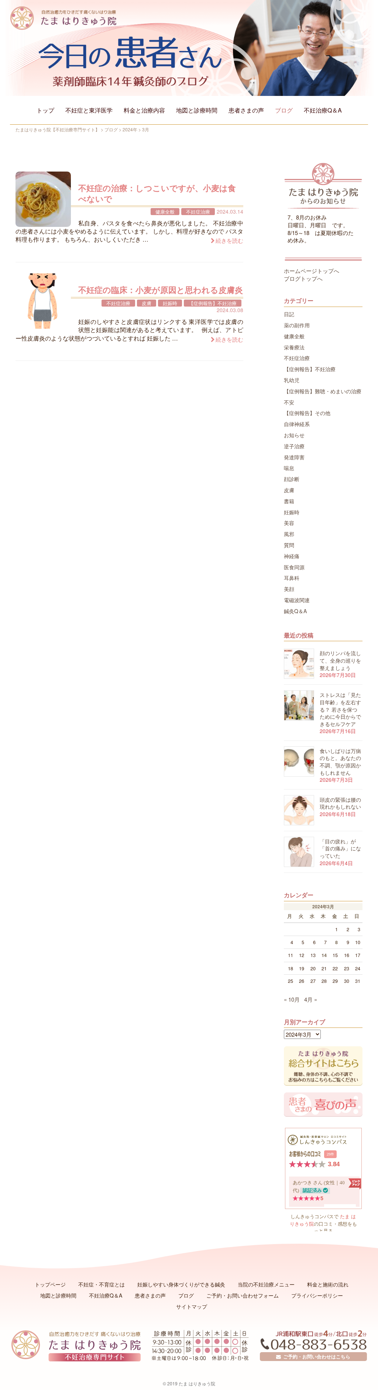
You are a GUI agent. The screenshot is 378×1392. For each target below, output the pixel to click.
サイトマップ (191, 1306)
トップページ (50, 1284)
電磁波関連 (297, 600)
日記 (289, 314)
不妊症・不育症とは (101, 1284)
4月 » (310, 999)
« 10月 (292, 999)
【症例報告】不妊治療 (213, 303)
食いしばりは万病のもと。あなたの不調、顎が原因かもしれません (340, 761)
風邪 (289, 534)
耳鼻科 (291, 577)
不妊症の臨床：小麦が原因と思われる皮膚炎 (160, 290)
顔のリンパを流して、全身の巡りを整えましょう (340, 660)
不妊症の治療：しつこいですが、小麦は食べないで (157, 193)
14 (324, 955)
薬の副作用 (297, 325)
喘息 (289, 468)
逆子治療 (294, 446)
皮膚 (146, 303)
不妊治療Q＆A (323, 110)
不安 (289, 402)
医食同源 (294, 567)
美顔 (289, 589)
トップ (45, 110)
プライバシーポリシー (317, 1295)
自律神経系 (297, 424)
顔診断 (291, 479)
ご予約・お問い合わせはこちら (315, 1356)
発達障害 (294, 457)
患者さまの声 (246, 110)
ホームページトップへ (311, 270)
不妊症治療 (198, 211)
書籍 (289, 501)
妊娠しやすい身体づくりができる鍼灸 (181, 1284)
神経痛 (291, 556)
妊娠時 (170, 303)
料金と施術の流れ (327, 1284)
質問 (289, 545)
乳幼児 (291, 380)
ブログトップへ (303, 278)
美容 (289, 522)
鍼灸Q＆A (295, 611)
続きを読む (229, 240)
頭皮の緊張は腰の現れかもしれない (340, 803)
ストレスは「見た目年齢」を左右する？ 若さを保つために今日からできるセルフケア (340, 709)
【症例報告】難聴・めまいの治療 (322, 391)
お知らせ (294, 435)
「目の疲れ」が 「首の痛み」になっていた (340, 848)
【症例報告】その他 (307, 413)
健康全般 (165, 211)
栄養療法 (294, 347)
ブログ (284, 110)
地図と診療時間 (196, 110)
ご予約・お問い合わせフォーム (242, 1295)
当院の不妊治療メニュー (266, 1284)
